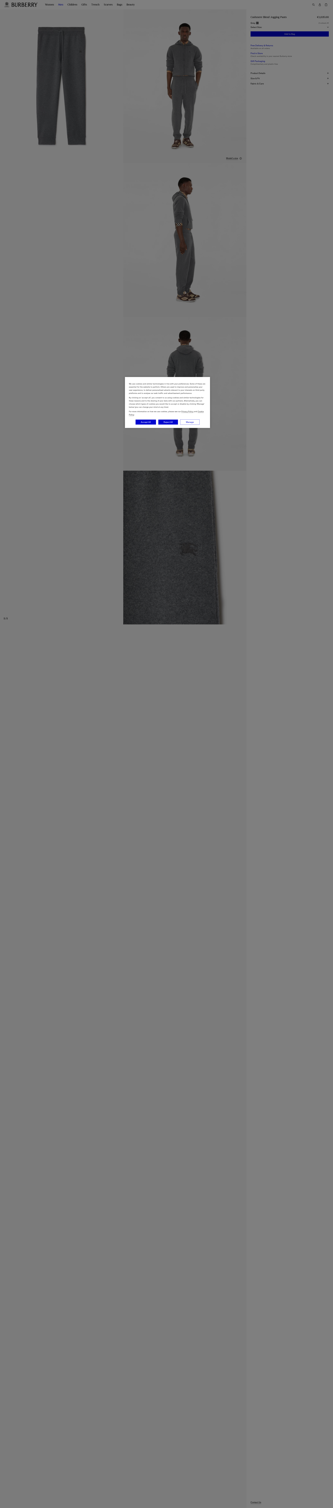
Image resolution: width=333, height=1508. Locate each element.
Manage (190, 422)
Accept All (146, 422)
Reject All (168, 422)
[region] (167, 402)
